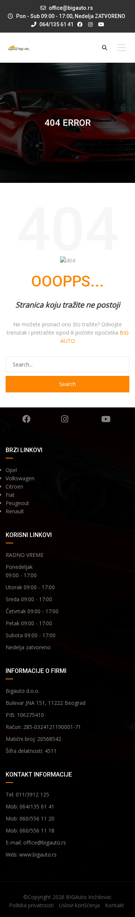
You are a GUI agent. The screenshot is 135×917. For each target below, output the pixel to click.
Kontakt (114, 905)
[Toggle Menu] (121, 47)
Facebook (26, 419)
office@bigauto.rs (71, 8)
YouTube (105, 419)
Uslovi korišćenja (79, 905)
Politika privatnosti (31, 905)
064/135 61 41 (56, 24)
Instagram (64, 419)
